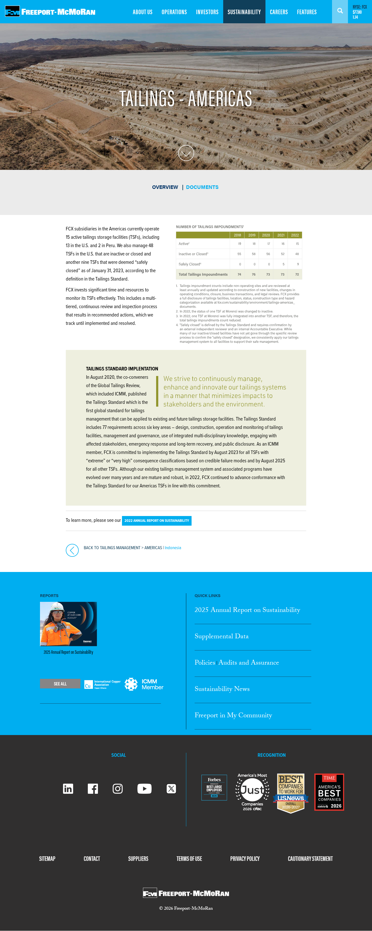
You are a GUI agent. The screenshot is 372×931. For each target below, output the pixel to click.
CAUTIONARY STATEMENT (310, 858)
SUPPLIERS (138, 858)
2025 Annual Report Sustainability (247, 611)
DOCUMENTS (202, 186)
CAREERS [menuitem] (279, 11)
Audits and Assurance (248, 663)
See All (60, 683)
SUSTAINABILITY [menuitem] (244, 11)
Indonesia (173, 548)
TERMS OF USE (189, 858)
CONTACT (92, 858)
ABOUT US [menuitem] (143, 11)
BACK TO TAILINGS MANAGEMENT (112, 548)
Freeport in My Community (233, 716)
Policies (205, 663)
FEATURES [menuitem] (307, 11)
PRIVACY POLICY (245, 858)
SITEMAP (47, 858)
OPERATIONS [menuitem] (174, 11)
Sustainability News (222, 690)
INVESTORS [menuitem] (207, 11)
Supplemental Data (222, 637)
